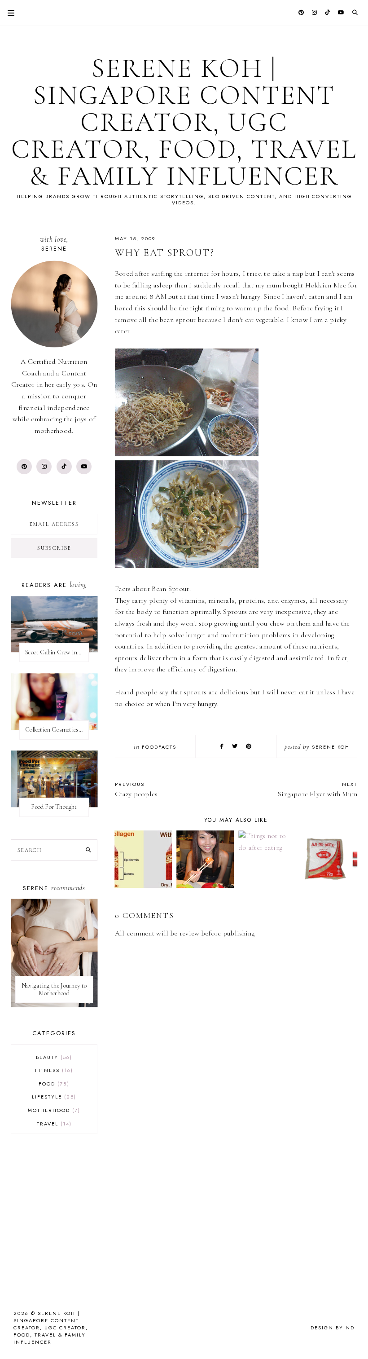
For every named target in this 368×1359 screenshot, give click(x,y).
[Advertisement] (236, 1211)
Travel (53, 1123)
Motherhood (53, 1110)
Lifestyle (53, 1096)
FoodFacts (159, 746)
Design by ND (333, 1327)
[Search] (88, 850)
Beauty (53, 1057)
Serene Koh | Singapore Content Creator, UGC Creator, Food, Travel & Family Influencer (184, 122)
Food (53, 1083)
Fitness (53, 1070)
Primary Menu (7, 13)
